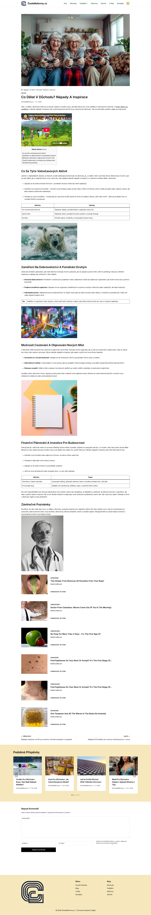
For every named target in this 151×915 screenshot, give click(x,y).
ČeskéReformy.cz (28, 102)
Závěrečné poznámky (29, 163)
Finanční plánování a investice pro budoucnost (38, 160)
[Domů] (22, 90)
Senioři (103, 3)
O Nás (111, 3)
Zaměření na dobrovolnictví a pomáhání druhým (39, 155)
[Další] (134, 775)
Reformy (94, 3)
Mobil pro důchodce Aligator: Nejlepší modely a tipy (123, 782)
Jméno (25, 843)
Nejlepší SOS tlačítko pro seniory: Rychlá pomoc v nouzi (109, 737)
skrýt (44, 149)
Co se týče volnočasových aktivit (34, 153)
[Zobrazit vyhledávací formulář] (128, 3)
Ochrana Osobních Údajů (86, 910)
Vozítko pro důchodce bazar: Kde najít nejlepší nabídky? (26, 782)
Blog (77, 888)
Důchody (73, 3)
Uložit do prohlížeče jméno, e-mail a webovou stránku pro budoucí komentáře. (111, 842)
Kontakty (120, 3)
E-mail (62, 843)
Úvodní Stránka (81, 885)
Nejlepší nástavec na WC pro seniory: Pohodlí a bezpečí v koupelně (46, 737)
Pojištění (110, 888)
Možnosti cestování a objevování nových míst (38, 158)
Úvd (65, 3)
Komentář (26, 818)
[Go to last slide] (16, 775)
